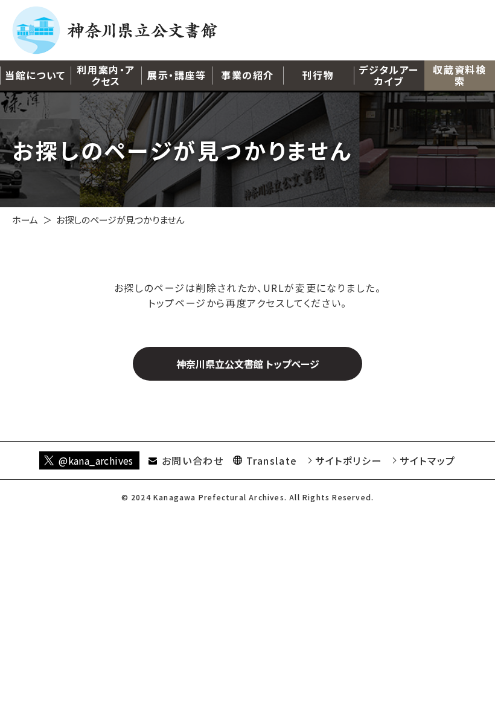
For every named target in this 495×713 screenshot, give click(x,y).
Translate (272, 460)
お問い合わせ (193, 460)
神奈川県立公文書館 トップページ (247, 363)
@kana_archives (96, 460)
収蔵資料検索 (459, 75)
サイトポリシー (348, 460)
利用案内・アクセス (106, 75)
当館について (35, 75)
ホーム (25, 219)
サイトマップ (428, 460)
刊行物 (318, 75)
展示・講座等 (176, 75)
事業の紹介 (247, 75)
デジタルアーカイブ (389, 75)
